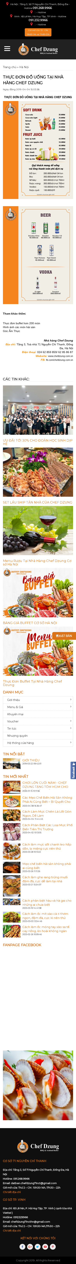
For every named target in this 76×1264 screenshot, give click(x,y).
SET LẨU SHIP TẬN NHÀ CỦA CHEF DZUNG (37, 502)
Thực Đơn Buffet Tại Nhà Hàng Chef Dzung (32, 683)
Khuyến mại (15, 714)
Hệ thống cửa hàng (20, 743)
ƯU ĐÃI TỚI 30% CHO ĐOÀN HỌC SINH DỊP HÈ (37, 442)
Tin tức (11, 728)
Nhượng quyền (17, 735)
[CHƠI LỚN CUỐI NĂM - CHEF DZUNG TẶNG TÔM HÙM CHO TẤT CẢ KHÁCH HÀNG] (11, 787)
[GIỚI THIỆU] (11, 763)
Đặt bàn (65, 636)
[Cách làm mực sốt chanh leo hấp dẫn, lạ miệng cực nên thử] (11, 850)
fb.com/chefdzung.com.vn (59, 360)
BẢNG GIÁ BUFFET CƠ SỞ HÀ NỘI (30, 623)
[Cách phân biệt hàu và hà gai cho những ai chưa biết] (11, 901)
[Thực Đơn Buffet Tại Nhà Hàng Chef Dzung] (38, 651)
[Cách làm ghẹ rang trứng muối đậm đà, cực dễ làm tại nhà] (11, 885)
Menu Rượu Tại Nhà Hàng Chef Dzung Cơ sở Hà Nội (37, 562)
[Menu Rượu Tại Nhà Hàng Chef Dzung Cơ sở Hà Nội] (38, 530)
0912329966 (20, 1217)
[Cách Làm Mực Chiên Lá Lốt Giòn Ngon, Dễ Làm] (11, 815)
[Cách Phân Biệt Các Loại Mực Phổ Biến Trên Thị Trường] (11, 831)
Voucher (13, 721)
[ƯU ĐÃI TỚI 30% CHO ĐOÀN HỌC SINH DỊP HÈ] (38, 410)
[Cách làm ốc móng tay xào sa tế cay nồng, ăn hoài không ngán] (11, 931)
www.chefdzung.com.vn (60, 356)
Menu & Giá (15, 707)
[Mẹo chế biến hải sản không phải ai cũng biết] (11, 867)
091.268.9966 (42, 8)
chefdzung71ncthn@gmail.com (30, 1221)
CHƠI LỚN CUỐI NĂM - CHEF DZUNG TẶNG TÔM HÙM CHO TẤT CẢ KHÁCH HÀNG (45, 787)
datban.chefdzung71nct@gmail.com (34, 1183)
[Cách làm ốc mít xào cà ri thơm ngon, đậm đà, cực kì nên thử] (11, 917)
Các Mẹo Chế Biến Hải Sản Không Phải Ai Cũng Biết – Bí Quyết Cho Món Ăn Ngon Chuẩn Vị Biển (47, 802)
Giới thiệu (13, 700)
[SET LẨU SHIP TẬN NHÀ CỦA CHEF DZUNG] (38, 472)
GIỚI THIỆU (31, 760)
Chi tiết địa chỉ (12, 1192)
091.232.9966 (38, 20)
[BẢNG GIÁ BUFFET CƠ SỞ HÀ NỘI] (38, 592)
